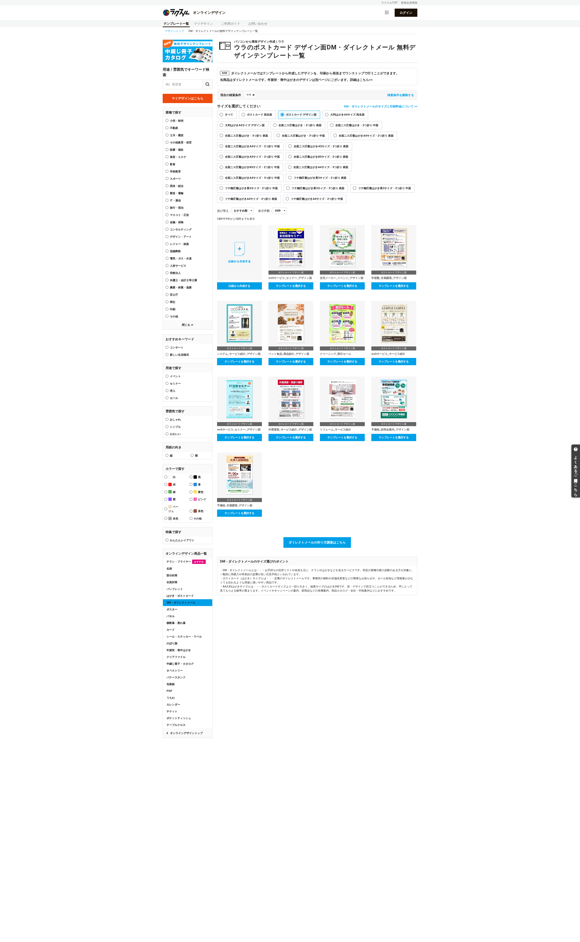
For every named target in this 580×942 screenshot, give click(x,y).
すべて (229, 114)
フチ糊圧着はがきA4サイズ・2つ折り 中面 (317, 198)
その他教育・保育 (181, 142)
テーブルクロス (176, 725)
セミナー (175, 383)
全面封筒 (172, 582)
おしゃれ (175, 419)
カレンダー (173, 704)
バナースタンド (176, 677)
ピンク (202, 499)
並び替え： (224, 211)
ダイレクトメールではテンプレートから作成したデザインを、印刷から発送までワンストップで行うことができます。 (310, 73)
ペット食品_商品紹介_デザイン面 (288, 353)
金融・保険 (177, 222)
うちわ (171, 697)
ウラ (248, 94)
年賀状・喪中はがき (179, 650)
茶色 (200, 511)
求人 (172, 390)
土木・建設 (177, 135)
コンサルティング (181, 229)
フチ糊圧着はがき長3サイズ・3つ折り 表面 (318, 188)
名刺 (169, 568)
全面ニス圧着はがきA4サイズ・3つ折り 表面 (320, 167)
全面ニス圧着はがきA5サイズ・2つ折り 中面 (252, 156)
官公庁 (174, 294)
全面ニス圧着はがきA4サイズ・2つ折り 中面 (252, 146)
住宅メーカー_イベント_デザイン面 (341, 278)
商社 (172, 302)
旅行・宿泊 (177, 207)
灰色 (175, 518)
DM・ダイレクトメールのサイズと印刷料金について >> (380, 106)
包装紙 (171, 684)
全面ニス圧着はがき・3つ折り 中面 (303, 135)
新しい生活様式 (179, 354)
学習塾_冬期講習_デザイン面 (389, 278)
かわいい (175, 434)
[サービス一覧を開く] (386, 12)
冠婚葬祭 (175, 251)
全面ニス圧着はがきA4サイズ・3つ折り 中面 (252, 177)
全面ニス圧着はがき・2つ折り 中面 (356, 125)
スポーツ (175, 178)
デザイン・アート (181, 236)
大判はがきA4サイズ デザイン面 (245, 125)
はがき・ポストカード (180, 595)
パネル (171, 616)
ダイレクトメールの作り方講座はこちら (317, 542)
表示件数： (265, 211)
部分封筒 (172, 575)
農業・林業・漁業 (181, 287)
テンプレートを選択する (291, 285)
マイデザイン (203, 23)
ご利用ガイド (230, 23)
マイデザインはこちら (187, 98)
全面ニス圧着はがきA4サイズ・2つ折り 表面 (366, 135)
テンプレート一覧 (176, 23)
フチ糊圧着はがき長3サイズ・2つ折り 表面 (320, 177)
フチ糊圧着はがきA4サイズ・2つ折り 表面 (251, 198)
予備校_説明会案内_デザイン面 (390, 429)
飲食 (172, 164)
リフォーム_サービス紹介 (335, 429)
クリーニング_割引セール (335, 353)
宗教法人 (175, 273)
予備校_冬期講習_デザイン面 (234, 505)
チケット (172, 711)
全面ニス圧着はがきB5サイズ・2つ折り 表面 (321, 156)
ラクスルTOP (389, 2)
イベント (175, 376)
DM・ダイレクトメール (181, 602)
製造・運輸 (177, 193)
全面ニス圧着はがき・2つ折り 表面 (299, 125)
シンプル (175, 426)
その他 (174, 316)
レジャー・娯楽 (179, 244)
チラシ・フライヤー (185, 561)
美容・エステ (178, 157)
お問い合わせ (257, 23)
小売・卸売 (177, 120)
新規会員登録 (409, 2)
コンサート (177, 347)
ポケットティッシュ (179, 718)
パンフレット (175, 589)
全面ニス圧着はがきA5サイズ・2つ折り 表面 (321, 146)
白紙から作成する (239, 285)
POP (169, 691)
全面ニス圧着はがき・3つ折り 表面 (246, 135)
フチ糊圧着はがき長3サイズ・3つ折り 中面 (384, 188)
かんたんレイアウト (182, 540)
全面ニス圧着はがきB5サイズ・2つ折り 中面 (252, 167)
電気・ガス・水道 (181, 258)
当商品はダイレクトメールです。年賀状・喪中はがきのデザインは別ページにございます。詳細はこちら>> (296, 80)
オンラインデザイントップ (186, 733)
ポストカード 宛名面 (259, 114)
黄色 (200, 492)
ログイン (406, 12)
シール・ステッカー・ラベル (184, 636)
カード (171, 629)
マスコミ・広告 (179, 215)
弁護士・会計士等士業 (183, 280)
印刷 (172, 309)
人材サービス (178, 265)
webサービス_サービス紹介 (388, 353)
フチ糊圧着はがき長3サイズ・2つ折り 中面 (251, 188)
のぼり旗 (172, 643)
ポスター (172, 609)
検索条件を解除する (400, 95)
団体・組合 (177, 186)
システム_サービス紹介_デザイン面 (239, 353)
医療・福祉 (177, 149)
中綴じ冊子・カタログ (180, 663)
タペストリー (175, 670)
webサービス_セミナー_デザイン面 (290, 278)
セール (174, 398)
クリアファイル (176, 657)
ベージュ (173, 509)
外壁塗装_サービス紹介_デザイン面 (290, 429)
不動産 (174, 128)
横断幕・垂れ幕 (176, 623)
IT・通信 (175, 200)
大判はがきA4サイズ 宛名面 (347, 114)
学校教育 (175, 171)
